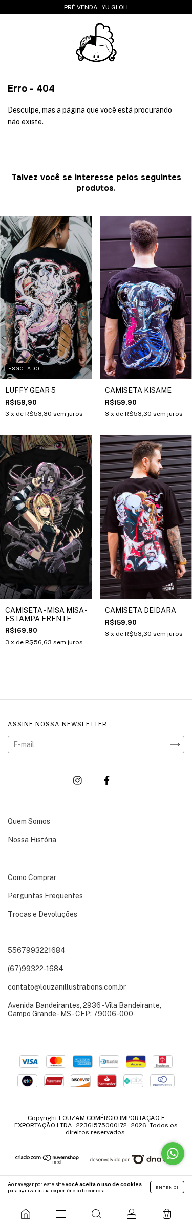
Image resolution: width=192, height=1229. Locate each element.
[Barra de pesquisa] (96, 1213)
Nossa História (32, 840)
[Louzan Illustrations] (25, 1213)
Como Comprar (32, 877)
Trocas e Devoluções (42, 914)
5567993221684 (37, 950)
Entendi (167, 1187)
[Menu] (60, 1213)
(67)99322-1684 (35, 968)
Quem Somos (29, 821)
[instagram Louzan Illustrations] (78, 780)
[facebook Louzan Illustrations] (107, 780)
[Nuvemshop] (47, 1162)
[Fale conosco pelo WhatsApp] (172, 1153)
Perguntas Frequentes (45, 896)
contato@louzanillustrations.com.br (67, 987)
